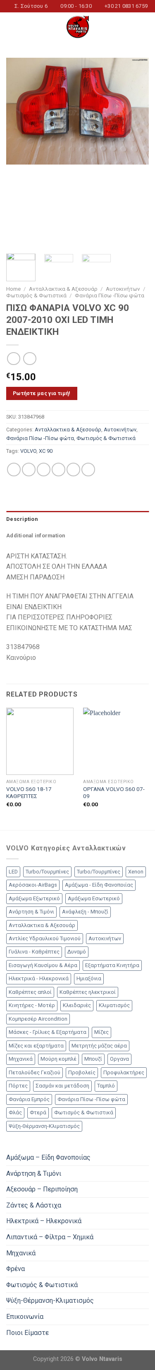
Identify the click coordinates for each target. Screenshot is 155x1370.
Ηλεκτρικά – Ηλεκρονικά (43, 1221)
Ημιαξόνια (88, 978)
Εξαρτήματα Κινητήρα (112, 965)
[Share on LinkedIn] (88, 469)
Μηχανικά (21, 1059)
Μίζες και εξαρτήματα (36, 1046)
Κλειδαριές (77, 1005)
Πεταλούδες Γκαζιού (34, 1072)
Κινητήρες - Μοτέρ (32, 1005)
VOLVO (28, 451)
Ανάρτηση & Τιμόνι (31, 912)
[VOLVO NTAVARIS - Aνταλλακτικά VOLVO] (77, 26)
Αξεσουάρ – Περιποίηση (42, 1189)
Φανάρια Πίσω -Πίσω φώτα (109, 295)
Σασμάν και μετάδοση (62, 1086)
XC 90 (45, 451)
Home (13, 288)
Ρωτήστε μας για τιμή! (42, 393)
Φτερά (38, 1112)
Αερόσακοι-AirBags (33, 885)
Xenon (135, 872)
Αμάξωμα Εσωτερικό (94, 898)
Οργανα (119, 1059)
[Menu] (11, 27)
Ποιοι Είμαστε (27, 1333)
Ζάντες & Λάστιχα (33, 1205)
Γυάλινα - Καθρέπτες (34, 952)
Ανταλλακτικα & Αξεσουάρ (63, 288)
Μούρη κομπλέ (58, 1059)
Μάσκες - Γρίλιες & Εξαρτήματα (47, 1032)
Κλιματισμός (114, 1005)
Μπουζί (93, 1059)
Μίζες (101, 1032)
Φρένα (15, 1269)
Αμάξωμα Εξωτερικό (34, 898)
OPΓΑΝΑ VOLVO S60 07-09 (114, 793)
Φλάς (15, 1112)
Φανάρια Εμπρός (29, 1099)
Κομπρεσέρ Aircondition (38, 1019)
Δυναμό (76, 952)
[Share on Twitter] (43, 469)
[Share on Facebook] (29, 469)
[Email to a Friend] (58, 469)
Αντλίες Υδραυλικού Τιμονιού (45, 938)
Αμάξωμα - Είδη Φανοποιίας (99, 885)
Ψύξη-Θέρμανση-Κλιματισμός (44, 1126)
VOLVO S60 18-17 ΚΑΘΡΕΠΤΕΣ (29, 793)
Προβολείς (81, 1072)
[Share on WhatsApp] (14, 469)
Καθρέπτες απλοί (30, 992)
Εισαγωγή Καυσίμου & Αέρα (43, 965)
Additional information (35, 535)
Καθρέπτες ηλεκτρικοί (88, 992)
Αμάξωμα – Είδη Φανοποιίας (48, 1157)
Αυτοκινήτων (123, 288)
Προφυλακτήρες (123, 1072)
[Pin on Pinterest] (73, 469)
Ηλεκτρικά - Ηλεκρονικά (39, 978)
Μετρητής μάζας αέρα (99, 1046)
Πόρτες (18, 1086)
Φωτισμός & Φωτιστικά (36, 295)
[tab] (77, 519)
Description (22, 519)
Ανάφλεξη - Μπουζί (85, 912)
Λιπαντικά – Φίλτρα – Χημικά (49, 1237)
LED (13, 872)
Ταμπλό (106, 1086)
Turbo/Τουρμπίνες (47, 872)
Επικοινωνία (24, 1317)
